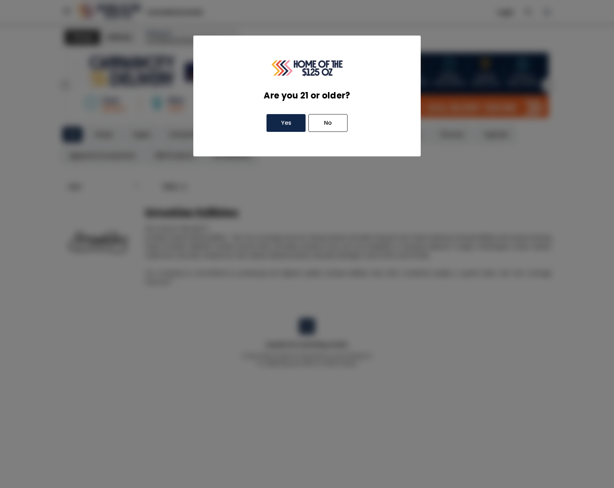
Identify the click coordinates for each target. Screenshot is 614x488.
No (328, 123)
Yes (286, 123)
